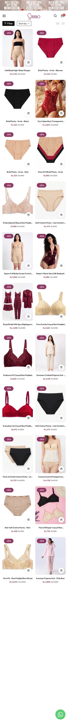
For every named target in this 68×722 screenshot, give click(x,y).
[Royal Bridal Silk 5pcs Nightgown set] (17, 302)
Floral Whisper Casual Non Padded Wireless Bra (50, 527)
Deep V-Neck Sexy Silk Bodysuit (50, 273)
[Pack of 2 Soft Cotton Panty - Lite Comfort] (17, 454)
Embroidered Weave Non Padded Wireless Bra (17, 223)
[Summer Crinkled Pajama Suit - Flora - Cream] (50, 353)
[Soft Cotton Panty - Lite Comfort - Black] (50, 404)
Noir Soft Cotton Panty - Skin (17, 527)
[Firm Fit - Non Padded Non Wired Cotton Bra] (17, 556)
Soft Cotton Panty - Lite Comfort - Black (50, 426)
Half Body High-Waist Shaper (17, 70)
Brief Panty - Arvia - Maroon (50, 70)
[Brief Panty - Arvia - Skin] (17, 150)
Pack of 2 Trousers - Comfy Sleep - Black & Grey (17, 680)
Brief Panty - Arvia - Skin (17, 172)
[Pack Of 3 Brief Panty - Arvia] (50, 150)
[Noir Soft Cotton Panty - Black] (17, 607)
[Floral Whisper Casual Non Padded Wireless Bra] (50, 505)
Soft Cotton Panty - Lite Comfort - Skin (50, 223)
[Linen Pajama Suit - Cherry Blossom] (50, 607)
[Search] (55, 15)
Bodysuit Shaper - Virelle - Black (50, 680)
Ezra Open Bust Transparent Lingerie (50, 121)
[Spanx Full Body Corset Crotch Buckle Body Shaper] (17, 251)
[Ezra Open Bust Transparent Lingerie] (50, 99)
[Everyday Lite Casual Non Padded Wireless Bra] (17, 404)
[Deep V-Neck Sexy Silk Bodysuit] (50, 251)
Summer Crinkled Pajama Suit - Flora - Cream (50, 375)
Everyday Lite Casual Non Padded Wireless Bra (17, 426)
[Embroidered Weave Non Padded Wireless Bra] (17, 200)
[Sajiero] (34, 16)
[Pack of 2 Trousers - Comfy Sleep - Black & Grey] (17, 657)
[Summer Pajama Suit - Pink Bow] (50, 556)
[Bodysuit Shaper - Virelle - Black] (50, 657)
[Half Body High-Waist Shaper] (17, 48)
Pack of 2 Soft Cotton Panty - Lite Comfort (17, 477)
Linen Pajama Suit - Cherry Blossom (50, 629)
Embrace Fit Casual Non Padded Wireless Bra (17, 375)
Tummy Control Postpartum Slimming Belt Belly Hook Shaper (50, 477)
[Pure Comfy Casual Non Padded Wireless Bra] (50, 302)
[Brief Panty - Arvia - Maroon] (50, 48)
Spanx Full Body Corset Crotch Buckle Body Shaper (17, 273)
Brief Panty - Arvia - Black (17, 121)
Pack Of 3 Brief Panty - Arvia (50, 172)
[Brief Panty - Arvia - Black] (17, 99)
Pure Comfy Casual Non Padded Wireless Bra (50, 324)
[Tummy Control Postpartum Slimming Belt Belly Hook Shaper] (50, 454)
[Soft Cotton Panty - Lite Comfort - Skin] (50, 200)
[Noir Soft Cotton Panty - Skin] (17, 505)
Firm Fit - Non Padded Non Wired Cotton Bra (17, 578)
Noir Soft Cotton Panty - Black (17, 629)
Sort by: (23, 23)
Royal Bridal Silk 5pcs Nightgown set (17, 324)
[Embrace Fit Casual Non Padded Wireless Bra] (17, 353)
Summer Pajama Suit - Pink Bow (50, 578)
